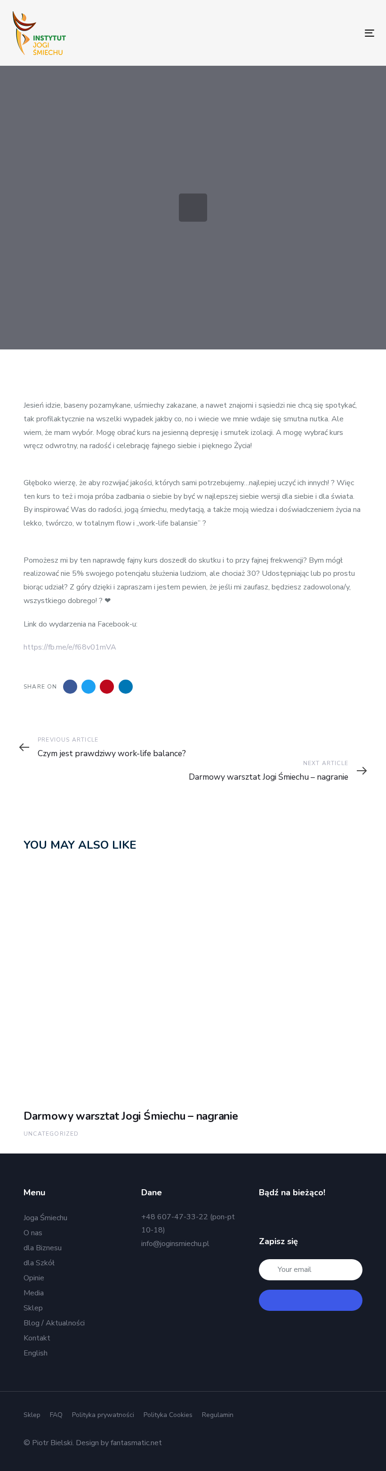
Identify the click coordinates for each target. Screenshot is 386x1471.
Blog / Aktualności (54, 1323)
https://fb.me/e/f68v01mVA (70, 647)
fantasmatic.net (136, 1443)
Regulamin (217, 1414)
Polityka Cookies (168, 1414)
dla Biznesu (43, 1248)
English (36, 1353)
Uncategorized (51, 1134)
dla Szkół (39, 1263)
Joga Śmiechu (45, 1218)
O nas (33, 1233)
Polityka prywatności (103, 1414)
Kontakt (37, 1338)
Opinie (34, 1278)
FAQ (56, 1414)
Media (34, 1293)
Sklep (33, 1308)
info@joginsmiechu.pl (175, 1244)
